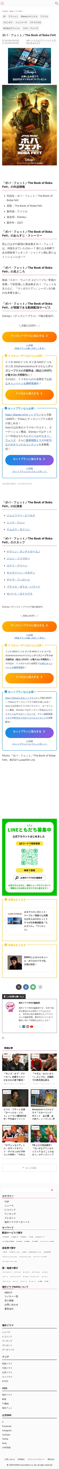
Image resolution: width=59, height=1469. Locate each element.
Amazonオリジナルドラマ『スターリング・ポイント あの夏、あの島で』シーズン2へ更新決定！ (43, 1116)
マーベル (33, 435)
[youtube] (32, 1027)
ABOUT (8, 1292)
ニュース (9, 1205)
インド (6, 1276)
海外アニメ (7, 1408)
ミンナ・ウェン (16, 522)
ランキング (10, 1213)
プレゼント (10, 1217)
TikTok (5, 1439)
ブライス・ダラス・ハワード (23, 586)
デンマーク (7, 1281)
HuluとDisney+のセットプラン (23, 414)
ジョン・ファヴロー (18, 558)
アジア (5, 1356)
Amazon (6, 1237)
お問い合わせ (11, 1304)
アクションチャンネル (10, 1257)
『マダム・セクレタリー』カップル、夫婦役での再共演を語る (43, 1076)
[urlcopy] (40, 987)
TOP (6, 1201)
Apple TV (15, 1237)
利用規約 (21, 1459)
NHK (24, 1252)
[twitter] (19, 987)
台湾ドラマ (7, 1372)
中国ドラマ (7, 1368)
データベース (8, 1349)
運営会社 (9, 1308)
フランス (24, 1281)
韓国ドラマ (7, 1363)
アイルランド (8, 1272)
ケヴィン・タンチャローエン (23, 551)
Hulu (31, 1237)
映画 (4, 1399)
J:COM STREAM (9, 1241)
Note (4, 1443)
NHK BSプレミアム (35, 1252)
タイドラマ (7, 1377)
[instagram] (28, 1027)
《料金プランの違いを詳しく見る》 (29, 348)
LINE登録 (6, 1447)
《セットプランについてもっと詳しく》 (29, 471)
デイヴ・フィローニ (18, 579)
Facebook (6, 1426)
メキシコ (33, 1281)
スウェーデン (36, 1276)
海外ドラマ (7, 1394)
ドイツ (16, 1281)
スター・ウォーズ (26, 714)
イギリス (27, 1272)
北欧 (41, 1281)
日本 (47, 1281)
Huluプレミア (41, 1237)
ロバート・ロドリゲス (20, 593)
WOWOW (48, 1252)
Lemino (20, 1241)
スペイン (46, 1276)
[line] (33, 987)
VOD (4, 1388)
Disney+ (24, 1237)
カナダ (26, 1276)
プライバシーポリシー (36, 1459)
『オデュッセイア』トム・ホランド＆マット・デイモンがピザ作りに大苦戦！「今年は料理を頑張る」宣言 (14, 1151)
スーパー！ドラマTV (41, 1257)
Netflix (28, 1241)
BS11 (5, 1252)
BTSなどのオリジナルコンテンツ (30, 718)
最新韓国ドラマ (35, 440)
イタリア (46, 1272)
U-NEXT (35, 1241)
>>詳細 (29, 345)
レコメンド (10, 1209)
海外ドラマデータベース (17, 1222)
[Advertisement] (29, 790)
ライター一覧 (11, 1296)
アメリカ (18, 1272)
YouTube (6, 1434)
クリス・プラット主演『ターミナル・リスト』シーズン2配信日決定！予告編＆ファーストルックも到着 (15, 1116)
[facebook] (26, 987)
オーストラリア (16, 1276)
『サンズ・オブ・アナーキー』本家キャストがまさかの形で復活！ (14, 1076)
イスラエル (36, 1272)
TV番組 (5, 1403)
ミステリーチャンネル (10, 1261)
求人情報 (9, 1300)
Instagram (7, 1430)
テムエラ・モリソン (18, 529)
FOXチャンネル (15, 1252)
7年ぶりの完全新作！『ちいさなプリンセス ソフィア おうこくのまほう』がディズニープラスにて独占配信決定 (43, 1151)
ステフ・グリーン (17, 565)
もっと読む (31, 1167)
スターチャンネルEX (48, 1241)
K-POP (5, 1381)
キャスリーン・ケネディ (21, 572)
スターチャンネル (26, 1257)
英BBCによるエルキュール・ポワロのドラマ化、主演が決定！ (36, 961)
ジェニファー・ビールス (21, 515)
